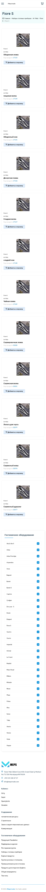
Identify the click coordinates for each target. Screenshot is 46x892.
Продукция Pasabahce (9, 840)
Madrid (9, 663)
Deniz (8, 613)
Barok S (9, 588)
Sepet (3, 797)
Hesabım (4, 805)
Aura (8, 569)
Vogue (9, 745)
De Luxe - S (10, 607)
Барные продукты (7, 856)
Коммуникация (6, 828)
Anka (8, 550)
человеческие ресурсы (9, 817)
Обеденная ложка (11, 55)
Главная (7, 18)
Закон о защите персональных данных (15, 824)
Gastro (9, 632)
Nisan (8, 689)
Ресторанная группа (8, 848)
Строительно (6, 821)
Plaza (8, 695)
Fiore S (5, 49)
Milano (9, 676)
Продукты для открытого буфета (13, 868)
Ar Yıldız (35, 18)
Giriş (3, 793)
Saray (8, 714)
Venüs (9, 733)
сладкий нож (9, 260)
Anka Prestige (11, 556)
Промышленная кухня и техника (13, 864)
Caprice (9, 594)
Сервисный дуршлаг (12, 507)
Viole (8, 739)
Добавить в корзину (15, 62)
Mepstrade (11, 3)
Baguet (9, 575)
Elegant (9, 619)
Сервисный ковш (11, 466)
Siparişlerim (5, 801)
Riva (8, 707)
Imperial (9, 644)
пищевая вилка (10, 96)
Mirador (9, 682)
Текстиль (4, 876)
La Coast (10, 657)
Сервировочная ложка (13, 342)
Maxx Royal (10, 670)
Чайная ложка (9, 301)
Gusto (9, 638)
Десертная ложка (11, 178)
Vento (9, 726)
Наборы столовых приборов (21, 18)
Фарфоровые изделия (9, 844)
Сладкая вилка (10, 219)
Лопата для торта (11, 424)
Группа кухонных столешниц (11, 860)
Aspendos (10, 562)
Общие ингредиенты (8, 872)
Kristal (9, 651)
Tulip (8, 720)
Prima (8, 701)
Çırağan (9, 600)
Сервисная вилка (11, 383)
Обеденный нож (10, 137)
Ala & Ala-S (10, 543)
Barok (8, 581)
